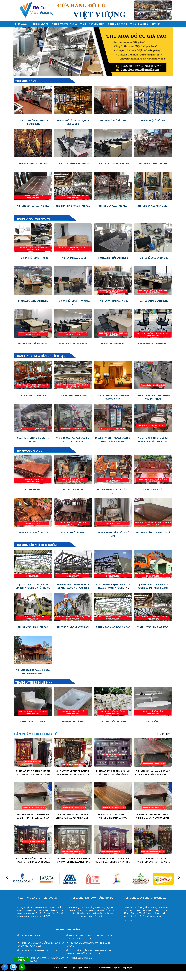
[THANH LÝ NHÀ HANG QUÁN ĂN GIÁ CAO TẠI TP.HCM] (153, 374)
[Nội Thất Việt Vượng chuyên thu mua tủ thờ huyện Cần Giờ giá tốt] (73, 752)
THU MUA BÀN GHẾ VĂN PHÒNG (33, 343)
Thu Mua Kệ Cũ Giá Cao (153, 120)
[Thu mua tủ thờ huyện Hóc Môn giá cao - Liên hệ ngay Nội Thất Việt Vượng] (73, 839)
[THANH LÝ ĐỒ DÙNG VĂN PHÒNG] (153, 237)
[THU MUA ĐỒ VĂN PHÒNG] (113, 323)
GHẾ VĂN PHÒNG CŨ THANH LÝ (152, 343)
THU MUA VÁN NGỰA (33, 489)
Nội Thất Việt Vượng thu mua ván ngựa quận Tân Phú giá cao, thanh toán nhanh (73, 818)
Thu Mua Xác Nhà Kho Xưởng (36, 545)
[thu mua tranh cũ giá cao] (33, 142)
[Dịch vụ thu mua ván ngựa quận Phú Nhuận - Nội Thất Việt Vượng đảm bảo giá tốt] (153, 795)
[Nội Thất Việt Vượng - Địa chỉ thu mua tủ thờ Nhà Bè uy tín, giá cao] (33, 839)
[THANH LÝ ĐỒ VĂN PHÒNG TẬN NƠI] (73, 142)
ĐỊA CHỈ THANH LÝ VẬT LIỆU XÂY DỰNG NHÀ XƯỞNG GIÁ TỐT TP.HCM (89, 937)
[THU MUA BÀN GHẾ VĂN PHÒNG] (33, 323)
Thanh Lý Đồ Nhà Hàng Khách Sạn (40, 356)
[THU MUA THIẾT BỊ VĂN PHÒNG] (33, 237)
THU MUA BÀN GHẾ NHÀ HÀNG (33, 395)
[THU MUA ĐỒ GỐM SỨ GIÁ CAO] (153, 185)
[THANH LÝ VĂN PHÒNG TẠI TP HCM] (113, 142)
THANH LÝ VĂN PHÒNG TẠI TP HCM (113, 163)
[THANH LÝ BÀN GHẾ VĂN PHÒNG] (153, 280)
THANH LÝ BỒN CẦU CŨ (73, 721)
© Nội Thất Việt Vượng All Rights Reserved (72, 967)
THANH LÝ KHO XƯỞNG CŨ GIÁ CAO (73, 206)
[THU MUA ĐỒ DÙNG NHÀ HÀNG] (73, 374)
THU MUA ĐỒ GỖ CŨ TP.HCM (73, 532)
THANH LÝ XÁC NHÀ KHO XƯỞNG (152, 627)
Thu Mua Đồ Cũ (40, 24)
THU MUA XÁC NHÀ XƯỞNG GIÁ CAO (113, 627)
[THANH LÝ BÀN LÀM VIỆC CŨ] (73, 237)
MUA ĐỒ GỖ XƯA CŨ (73, 489)
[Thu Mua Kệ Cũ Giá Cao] (153, 100)
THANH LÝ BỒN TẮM (153, 721)
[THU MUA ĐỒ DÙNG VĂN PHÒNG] (33, 280)
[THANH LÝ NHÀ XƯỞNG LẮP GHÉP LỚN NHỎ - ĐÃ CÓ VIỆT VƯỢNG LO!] (73, 563)
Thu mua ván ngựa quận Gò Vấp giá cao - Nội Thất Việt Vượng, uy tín (152, 775)
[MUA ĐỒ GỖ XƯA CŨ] (73, 469)
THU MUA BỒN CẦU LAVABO (33, 721)
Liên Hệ (156, 24)
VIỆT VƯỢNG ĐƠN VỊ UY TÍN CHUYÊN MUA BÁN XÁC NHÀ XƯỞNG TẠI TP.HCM (113, 588)
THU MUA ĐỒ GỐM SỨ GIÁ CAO (153, 206)
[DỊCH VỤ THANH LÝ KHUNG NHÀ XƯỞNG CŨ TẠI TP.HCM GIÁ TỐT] (153, 563)
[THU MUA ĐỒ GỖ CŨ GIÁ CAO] (153, 142)
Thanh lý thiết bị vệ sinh (33, 682)
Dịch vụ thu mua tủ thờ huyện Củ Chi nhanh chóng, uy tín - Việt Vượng (112, 862)
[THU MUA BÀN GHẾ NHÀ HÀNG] (33, 374)
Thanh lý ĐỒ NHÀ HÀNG (92, 24)
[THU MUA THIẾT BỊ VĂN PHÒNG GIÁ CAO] (73, 280)
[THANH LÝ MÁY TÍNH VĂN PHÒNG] (113, 280)
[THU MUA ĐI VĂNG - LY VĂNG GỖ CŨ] (153, 512)
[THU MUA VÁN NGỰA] (33, 469)
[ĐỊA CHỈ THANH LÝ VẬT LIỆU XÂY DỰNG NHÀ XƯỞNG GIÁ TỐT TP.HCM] (33, 563)
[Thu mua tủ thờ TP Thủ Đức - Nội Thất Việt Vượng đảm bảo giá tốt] (113, 752)
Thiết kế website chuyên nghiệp (106, 967)
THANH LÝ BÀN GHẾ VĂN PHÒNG (153, 300)
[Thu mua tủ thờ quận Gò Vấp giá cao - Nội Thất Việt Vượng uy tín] (33, 752)
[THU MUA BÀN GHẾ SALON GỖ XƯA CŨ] (113, 469)
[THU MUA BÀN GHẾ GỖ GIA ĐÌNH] (33, 512)
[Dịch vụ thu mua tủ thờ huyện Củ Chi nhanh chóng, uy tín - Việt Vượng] (113, 839)
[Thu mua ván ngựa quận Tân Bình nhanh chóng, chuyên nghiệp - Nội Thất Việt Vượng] (113, 795)
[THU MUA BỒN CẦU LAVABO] (33, 701)
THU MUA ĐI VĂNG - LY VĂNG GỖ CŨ (153, 532)
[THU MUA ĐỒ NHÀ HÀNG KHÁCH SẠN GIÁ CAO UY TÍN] (113, 374)
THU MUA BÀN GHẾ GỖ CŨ (152, 489)
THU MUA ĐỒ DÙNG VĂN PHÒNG (33, 300)
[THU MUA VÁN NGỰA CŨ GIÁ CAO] (33, 185)
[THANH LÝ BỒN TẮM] (153, 701)
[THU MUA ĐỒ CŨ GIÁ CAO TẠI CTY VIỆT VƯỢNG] (73, 100)
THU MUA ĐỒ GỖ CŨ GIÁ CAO (153, 163)
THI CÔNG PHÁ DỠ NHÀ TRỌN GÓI (73, 627)
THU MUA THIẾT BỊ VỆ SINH (113, 721)
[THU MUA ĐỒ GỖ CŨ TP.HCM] (73, 512)
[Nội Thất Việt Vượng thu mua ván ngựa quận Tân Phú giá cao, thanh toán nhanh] (73, 795)
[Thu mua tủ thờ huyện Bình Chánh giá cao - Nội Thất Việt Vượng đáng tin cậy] (153, 839)
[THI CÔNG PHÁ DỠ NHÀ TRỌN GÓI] (73, 606)
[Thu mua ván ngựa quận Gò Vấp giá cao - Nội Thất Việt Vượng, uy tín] (153, 752)
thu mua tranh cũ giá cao (33, 163)
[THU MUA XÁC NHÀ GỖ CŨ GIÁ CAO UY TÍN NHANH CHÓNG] (33, 649)
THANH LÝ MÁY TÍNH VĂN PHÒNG (112, 300)
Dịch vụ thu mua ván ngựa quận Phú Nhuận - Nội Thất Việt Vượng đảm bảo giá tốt (153, 818)
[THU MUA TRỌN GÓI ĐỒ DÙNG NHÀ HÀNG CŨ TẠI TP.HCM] (73, 417)
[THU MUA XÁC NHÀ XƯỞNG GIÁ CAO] (113, 606)
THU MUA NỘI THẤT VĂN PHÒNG (113, 257)
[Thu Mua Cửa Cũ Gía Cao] (113, 100)
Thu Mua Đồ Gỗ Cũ (28, 450)
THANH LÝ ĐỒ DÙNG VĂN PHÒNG (153, 257)
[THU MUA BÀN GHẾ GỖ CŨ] (153, 469)
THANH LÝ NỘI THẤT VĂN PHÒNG (73, 343)
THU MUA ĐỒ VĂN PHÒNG (113, 343)
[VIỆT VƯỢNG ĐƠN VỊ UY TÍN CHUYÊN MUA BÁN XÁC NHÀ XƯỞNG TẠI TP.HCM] (113, 563)
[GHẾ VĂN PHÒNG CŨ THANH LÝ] (153, 323)
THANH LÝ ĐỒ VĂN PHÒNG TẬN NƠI (73, 163)
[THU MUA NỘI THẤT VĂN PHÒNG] (113, 237)
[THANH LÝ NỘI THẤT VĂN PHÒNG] (73, 323)
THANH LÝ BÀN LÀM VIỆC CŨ (73, 257)
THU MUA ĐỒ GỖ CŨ (117, 24)
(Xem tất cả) (163, 734)
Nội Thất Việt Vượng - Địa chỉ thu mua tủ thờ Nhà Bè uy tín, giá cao (33, 862)
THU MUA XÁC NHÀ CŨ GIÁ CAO (33, 627)
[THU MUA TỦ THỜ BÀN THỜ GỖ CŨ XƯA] (113, 512)
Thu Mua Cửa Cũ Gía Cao (113, 120)
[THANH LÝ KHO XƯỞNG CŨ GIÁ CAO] (73, 185)
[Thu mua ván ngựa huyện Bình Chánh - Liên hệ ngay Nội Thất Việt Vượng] (33, 795)
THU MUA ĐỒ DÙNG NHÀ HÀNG (73, 395)
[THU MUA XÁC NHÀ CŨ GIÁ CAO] (33, 606)
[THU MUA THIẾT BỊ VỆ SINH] (113, 701)
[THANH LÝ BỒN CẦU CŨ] (73, 701)
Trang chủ (23, 24)
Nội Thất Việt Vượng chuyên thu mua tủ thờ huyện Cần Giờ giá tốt (73, 775)
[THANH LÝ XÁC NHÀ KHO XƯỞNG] (153, 606)
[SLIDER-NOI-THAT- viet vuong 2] (93, 51)
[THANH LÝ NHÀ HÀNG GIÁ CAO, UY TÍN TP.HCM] (33, 417)
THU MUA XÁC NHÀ (139, 24)
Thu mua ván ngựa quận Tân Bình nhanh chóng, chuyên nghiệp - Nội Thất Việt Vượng (113, 818)
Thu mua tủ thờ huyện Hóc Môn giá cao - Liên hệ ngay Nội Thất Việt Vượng (73, 862)
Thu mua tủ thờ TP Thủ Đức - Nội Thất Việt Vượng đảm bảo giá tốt (113, 775)
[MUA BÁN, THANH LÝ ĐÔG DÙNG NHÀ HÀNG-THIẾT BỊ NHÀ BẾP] (113, 417)
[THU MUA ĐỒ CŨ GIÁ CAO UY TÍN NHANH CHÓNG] (33, 100)
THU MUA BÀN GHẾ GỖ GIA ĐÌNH (33, 532)
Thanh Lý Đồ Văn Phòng (64, 24)
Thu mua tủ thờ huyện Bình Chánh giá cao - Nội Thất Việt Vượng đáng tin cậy (152, 862)
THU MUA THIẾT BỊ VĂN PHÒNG (33, 257)
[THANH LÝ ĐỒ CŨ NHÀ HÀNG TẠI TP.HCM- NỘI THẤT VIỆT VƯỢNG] (153, 417)
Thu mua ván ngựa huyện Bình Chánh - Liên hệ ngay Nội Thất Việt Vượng (33, 818)
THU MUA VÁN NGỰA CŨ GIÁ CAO (33, 206)
